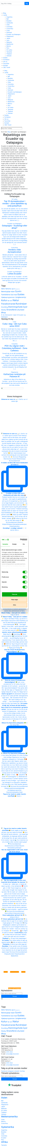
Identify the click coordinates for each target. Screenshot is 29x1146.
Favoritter (6, 63)
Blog (4, 13)
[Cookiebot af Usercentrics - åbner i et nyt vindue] (20, 540)
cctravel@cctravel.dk (12, 1054)
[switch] (25, 577)
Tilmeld (14, 996)
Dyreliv (18, 291)
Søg (27, 3)
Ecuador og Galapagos (13, 34)
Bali (7, 19)
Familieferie (5, 295)
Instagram (11, 1071)
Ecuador (3, 1138)
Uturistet (20, 310)
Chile (8, 25)
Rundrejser (21, 303)
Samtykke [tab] (5, 544)
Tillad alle (14, 594)
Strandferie (11, 310)
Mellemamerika (9, 1116)
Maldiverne (9, 44)
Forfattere (6, 59)
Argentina (9, 17)
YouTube (22, 1071)
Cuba (8, 30)
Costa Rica (9, 28)
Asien (4, 1097)
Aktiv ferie (5, 289)
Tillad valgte (14, 599)
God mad (13, 295)
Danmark (9, 32)
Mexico (8, 46)
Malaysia (9, 42)
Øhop (3, 312)
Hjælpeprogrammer (8, 297)
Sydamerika (7, 1127)
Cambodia (9, 23)
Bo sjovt (12, 289)
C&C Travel (6, 67)
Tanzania (9, 52)
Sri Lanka (9, 50)
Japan (8, 38)
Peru (7, 48)
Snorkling (4, 307)
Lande (5, 15)
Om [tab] (24, 544)
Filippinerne (9, 36)
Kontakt (5, 65)
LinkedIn (16, 1071)
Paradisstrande (8, 304)
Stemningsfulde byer (17, 307)
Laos (7, 40)
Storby (3, 310)
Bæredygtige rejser (8, 291)
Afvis (14, 605)
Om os (5, 61)
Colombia (9, 26)
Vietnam (8, 56)
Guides (5, 57)
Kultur (4, 300)
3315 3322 (9, 1052)
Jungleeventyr (20, 297)
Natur (16, 300)
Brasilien (9, 21)
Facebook (4, 1071)
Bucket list (17, 289)
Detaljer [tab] (14, 544)
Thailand (9, 54)
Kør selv (10, 300)
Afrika (4, 1142)
